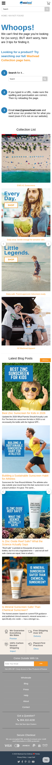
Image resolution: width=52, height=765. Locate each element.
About (26, 701)
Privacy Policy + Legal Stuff (26, 757)
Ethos (36, 649)
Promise (13, 639)
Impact (13, 651)
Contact (26, 707)
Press (26, 689)
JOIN (40, 663)
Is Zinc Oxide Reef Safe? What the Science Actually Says (22, 543)
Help (26, 695)
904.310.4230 (27, 720)
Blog (26, 683)
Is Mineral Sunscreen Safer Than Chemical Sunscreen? (21, 608)
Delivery (37, 636)
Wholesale (26, 677)
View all (45, 360)
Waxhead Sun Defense (25, 754)
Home (4, 16)
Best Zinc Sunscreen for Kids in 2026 (23, 413)
